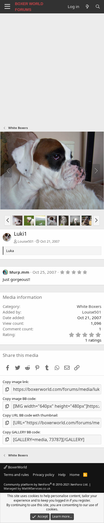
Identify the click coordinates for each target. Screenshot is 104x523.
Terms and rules (16, 474)
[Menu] (7, 6)
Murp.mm (19, 272)
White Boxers (89, 306)
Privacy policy (43, 474)
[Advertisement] (52, 68)
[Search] (98, 7)
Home (74, 474)
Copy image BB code (19, 398)
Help (62, 474)
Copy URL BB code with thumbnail (30, 415)
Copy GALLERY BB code (21, 432)
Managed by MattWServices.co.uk (27, 488)
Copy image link (15, 381)
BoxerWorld (17, 467)
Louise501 (26, 241)
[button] (7, 220)
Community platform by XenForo (46, 484)
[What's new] (87, 7)
